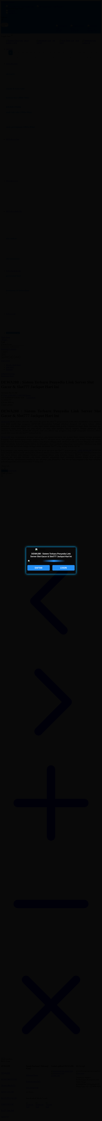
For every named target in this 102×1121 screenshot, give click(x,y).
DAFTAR (38, 567)
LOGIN (63, 567)
